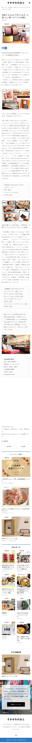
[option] (16, 665)
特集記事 (6, 441)
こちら (11, 372)
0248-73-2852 (10, 369)
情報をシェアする (16, 704)
